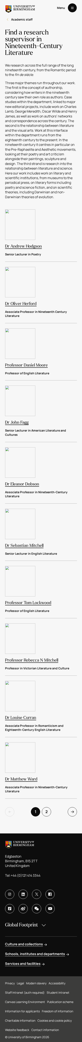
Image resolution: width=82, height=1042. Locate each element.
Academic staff (22, 19)
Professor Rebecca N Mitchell (31, 660)
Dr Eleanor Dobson (22, 484)
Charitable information (20, 1020)
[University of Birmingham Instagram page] (9, 894)
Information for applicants (22, 1011)
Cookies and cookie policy (54, 1020)
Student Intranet (58, 992)
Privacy (10, 983)
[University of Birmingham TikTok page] (9, 908)
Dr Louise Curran (20, 717)
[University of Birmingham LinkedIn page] (23, 894)
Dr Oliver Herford (21, 303)
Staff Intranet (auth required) (25, 992)
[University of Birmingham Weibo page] (23, 908)
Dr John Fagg (17, 422)
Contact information (45, 1030)
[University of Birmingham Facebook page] (50, 894)
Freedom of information (57, 1011)
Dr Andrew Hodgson (23, 246)
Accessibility (57, 983)
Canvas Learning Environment (25, 1002)
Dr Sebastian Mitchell (24, 545)
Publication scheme (60, 1002)
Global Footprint (21, 925)
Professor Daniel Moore (26, 365)
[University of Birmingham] (20, 8)
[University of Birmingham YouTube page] (50, 908)
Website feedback (17, 1030)
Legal (20, 983)
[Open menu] (72, 8)
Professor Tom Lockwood (28, 602)
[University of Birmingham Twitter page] (36, 894)
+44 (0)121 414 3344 (25, 875)
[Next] (72, 811)
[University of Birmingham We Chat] (36, 908)
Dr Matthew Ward (21, 779)
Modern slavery (36, 983)
